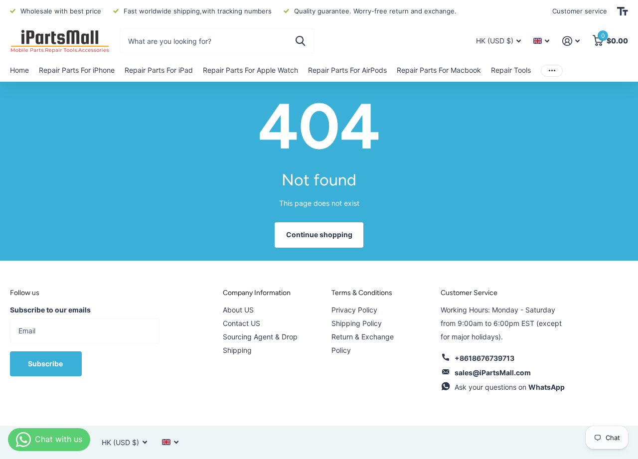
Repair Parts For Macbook (439, 70)
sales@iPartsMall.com (493, 372)
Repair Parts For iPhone (77, 70)
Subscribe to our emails (50, 310)
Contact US (241, 323)
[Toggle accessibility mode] (622, 11)
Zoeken (300, 40)
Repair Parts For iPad (159, 70)
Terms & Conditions (361, 293)
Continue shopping (319, 234)
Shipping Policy (356, 323)
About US (238, 310)
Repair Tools (511, 70)
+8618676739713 (484, 358)
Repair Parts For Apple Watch (250, 70)
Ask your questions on (510, 387)
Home (19, 70)
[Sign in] (571, 41)
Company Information (257, 293)
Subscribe (46, 363)
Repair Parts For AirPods (347, 70)
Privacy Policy (354, 310)
